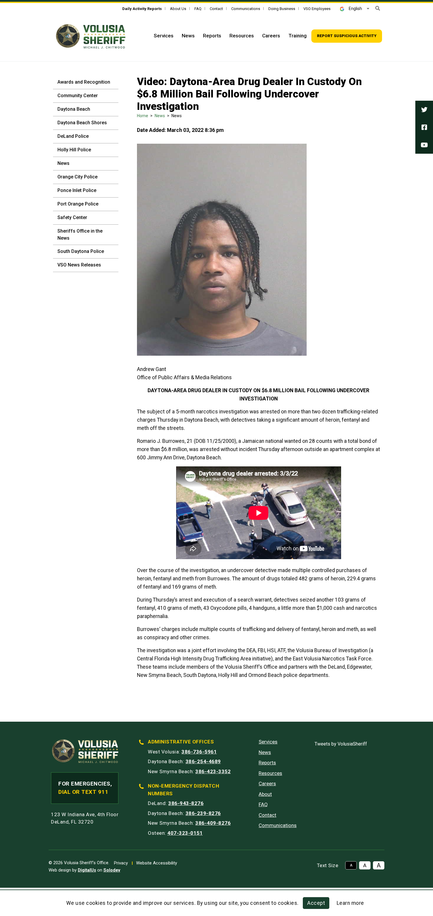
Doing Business (281, 8)
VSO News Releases (79, 265)
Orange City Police (77, 177)
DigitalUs (87, 870)
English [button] (355, 8)
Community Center (77, 95)
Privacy (121, 863)
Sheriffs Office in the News (80, 234)
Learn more (350, 903)
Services (163, 36)
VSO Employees (316, 8)
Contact (216, 8)
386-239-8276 (203, 813)
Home (142, 115)
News (188, 36)
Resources (241, 36)
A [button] (351, 865)
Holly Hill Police (74, 150)
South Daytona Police (80, 251)
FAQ (197, 8)
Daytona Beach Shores (82, 122)
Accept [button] (316, 903)
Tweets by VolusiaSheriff (341, 744)
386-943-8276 (186, 803)
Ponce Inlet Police (76, 190)
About (265, 794)
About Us (178, 8)
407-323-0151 (185, 833)
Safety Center (72, 217)
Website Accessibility (156, 863)
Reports (212, 36)
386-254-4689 (203, 761)
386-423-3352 (213, 771)
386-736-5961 (199, 752)
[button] (377, 8)
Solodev (111, 870)
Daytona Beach (73, 109)
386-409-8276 (213, 823)
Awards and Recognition (83, 82)
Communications (245, 8)
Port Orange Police (77, 204)
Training (297, 36)
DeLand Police (73, 136)
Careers (271, 36)
